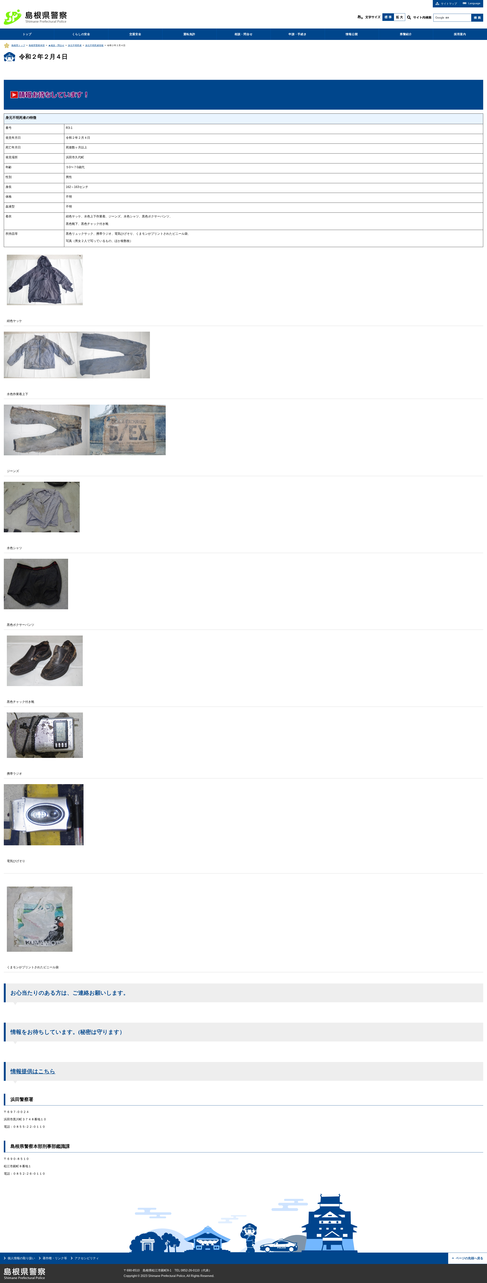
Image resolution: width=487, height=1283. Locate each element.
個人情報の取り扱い (21, 1258)
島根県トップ (18, 45)
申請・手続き (298, 34)
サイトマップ (449, 3)
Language (474, 3)
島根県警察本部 (37, 45)
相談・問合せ (244, 34)
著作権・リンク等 (55, 1258)
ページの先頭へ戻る (469, 1258)
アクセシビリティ (87, 1258)
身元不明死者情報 (94, 45)
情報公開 (352, 34)
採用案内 (460, 34)
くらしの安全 (81, 34)
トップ (27, 34)
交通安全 (135, 34)
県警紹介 (406, 34)
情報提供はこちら (32, 1071)
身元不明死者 (75, 45)
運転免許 (189, 34)
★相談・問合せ (56, 45)
